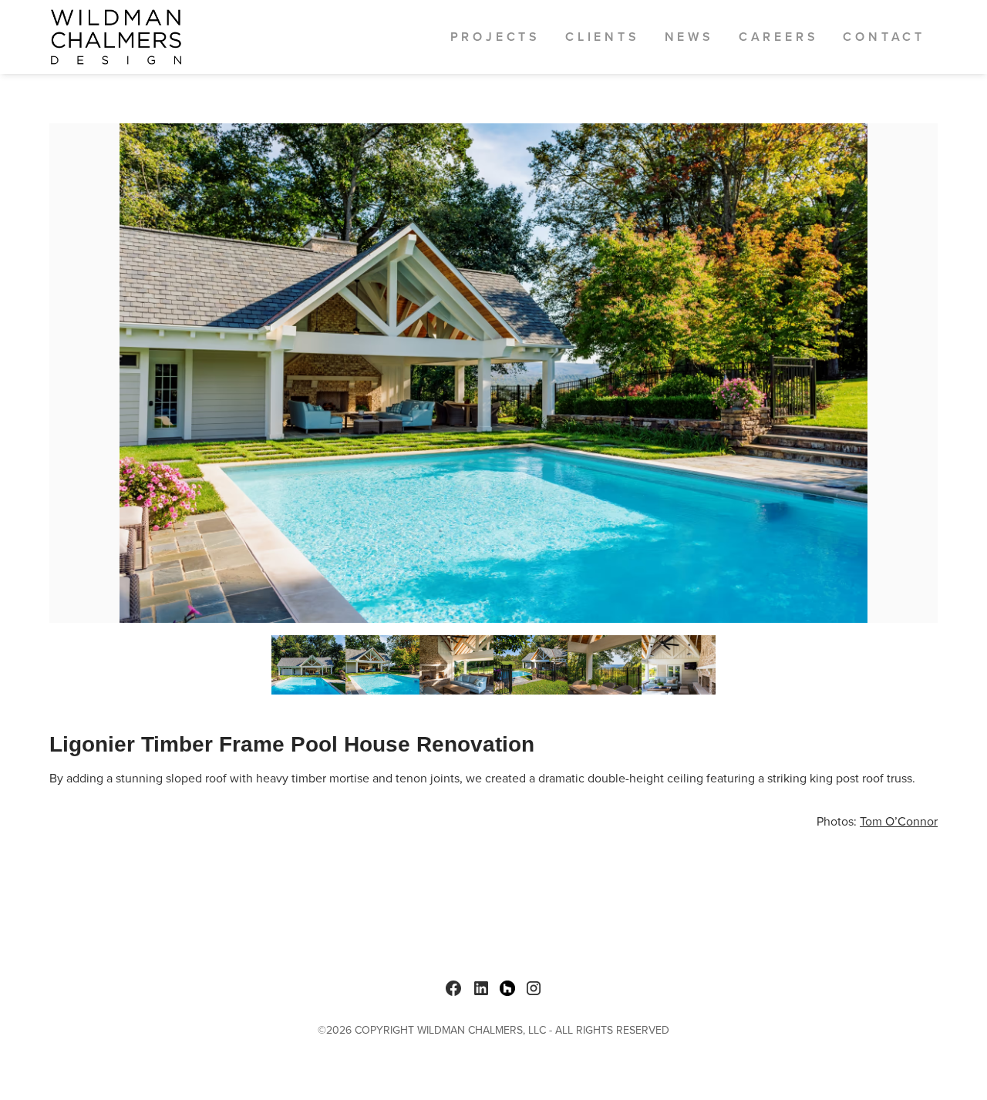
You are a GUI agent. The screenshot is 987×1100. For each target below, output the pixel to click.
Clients (602, 36)
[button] (495, 37)
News (689, 36)
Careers (779, 36)
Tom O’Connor (899, 821)
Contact (884, 36)
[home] (116, 37)
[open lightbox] (493, 373)
